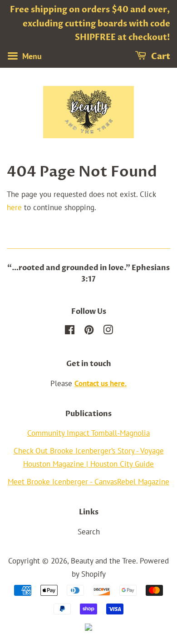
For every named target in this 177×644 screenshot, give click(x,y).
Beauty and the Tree (103, 561)
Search (89, 532)
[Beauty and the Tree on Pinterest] (89, 331)
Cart (160, 56)
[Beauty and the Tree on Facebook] (69, 331)
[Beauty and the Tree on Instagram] (108, 331)
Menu (31, 56)
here (14, 207)
